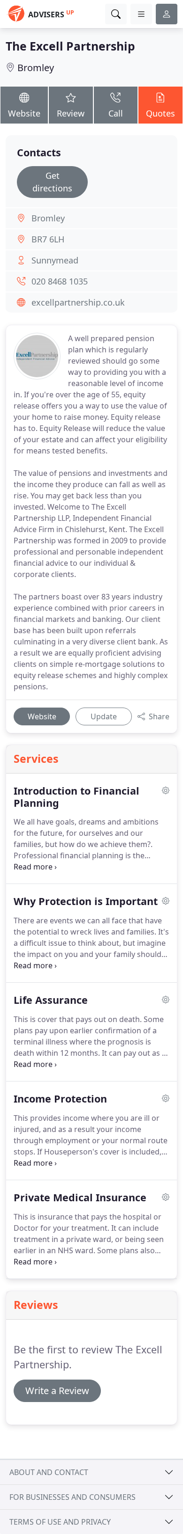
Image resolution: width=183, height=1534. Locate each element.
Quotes (160, 113)
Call (115, 113)
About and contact (48, 1472)
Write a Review (57, 1390)
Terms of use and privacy (60, 1522)
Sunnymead (54, 260)
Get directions (52, 182)
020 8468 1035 (59, 281)
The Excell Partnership (70, 46)
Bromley (35, 67)
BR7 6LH (47, 239)
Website (24, 113)
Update (104, 716)
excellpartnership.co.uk (78, 302)
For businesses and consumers (72, 1497)
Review (70, 113)
